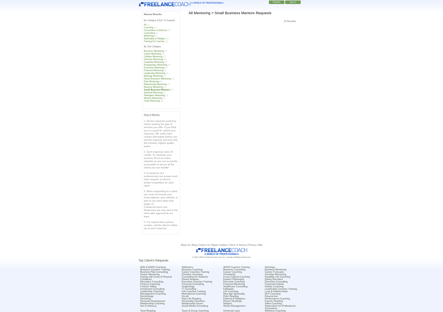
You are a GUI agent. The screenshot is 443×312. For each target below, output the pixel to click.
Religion (227, 303)
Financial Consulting (193, 284)
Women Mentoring (153, 98)
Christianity (229, 274)
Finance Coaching (150, 284)
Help (260, 245)
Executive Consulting (276, 281)
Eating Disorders (274, 279)
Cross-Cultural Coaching (236, 276)
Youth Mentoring (152, 101)
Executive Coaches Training (197, 281)
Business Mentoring (154, 51)
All (145, 24)
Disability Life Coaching (277, 276)
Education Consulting (151, 281)
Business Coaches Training (155, 269)
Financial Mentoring (153, 70)
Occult (185, 296)
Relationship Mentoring (155, 84)
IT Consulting (189, 288)
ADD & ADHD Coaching (153, 267)
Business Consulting (234, 269)
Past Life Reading (191, 298)
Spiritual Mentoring (153, 92)
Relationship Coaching (152, 303)
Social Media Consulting (195, 305)
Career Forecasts (274, 271)
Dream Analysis (190, 279)
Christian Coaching (192, 274)
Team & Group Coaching (195, 310)
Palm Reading (231, 296)
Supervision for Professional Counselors (280, 307)
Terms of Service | (238, 245)
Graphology (188, 286)
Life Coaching (230, 291)
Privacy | (253, 245)
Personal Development (152, 301)
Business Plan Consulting (154, 271)
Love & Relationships (276, 291)
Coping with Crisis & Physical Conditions (156, 278)
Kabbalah (228, 288)
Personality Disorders (193, 301)
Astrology (270, 267)
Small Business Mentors (157, 89)
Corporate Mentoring (154, 62)
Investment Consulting (152, 288)
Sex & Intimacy (148, 305)
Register (277, 2)
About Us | (186, 245)
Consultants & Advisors (155, 30)
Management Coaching (153, 293)
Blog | (195, 245)
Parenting (145, 298)
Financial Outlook (274, 284)
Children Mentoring (153, 56)
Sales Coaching (273, 303)
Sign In (293, 2)
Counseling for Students (195, 276)
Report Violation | (220, 245)
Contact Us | (204, 245)
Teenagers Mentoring (154, 95)
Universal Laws (231, 310)
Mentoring (149, 35)
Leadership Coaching (152, 291)
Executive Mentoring (154, 67)
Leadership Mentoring (154, 73)
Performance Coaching (277, 298)
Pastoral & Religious (234, 298)
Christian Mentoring (153, 59)
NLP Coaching (273, 293)
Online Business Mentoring (157, 78)
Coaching (148, 27)
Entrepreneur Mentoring (155, 65)
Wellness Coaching (275, 310)
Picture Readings (232, 301)
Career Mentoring (152, 53)
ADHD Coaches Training (236, 267)
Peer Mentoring (151, 81)
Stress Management (234, 305)
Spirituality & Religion (154, 38)
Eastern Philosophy (233, 279)
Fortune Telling (148, 286)
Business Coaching (192, 269)
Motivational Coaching (194, 293)
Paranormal (271, 296)
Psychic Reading (274, 301)
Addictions (187, 267)
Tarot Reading (148, 310)
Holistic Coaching (274, 286)
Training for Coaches (154, 41)
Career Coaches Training (195, 271)
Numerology (146, 296)
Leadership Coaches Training (281, 288)
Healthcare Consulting (235, 286)
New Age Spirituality (234, 293)
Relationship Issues (192, 303)
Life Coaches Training (194, 291)
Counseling (149, 33)
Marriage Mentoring (153, 76)
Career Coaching (232, 271)
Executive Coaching (234, 281)
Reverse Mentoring (153, 87)
